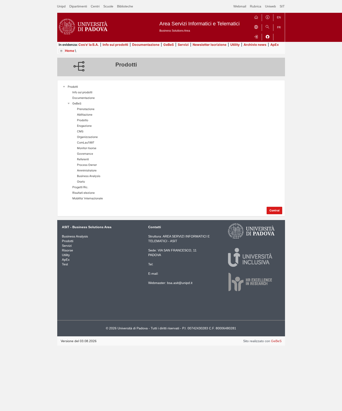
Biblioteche (125, 6)
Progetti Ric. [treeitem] (80, 187)
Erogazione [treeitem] (84, 125)
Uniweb (270, 6)
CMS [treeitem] (80, 131)
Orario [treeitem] (81, 181)
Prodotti (67, 241)
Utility (235, 45)
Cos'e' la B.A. (88, 45)
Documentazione (145, 45)
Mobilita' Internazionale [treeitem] (87, 198)
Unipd (61, 6)
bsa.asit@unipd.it (179, 283)
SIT (282, 6)
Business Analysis (75, 236)
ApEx (274, 45)
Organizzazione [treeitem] (87, 137)
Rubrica (255, 6)
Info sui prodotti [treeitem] (82, 92)
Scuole (108, 6)
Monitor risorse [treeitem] (86, 148)
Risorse (67, 250)
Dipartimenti (78, 6)
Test (65, 264)
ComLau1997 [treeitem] (85, 142)
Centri (95, 6)
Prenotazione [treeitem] (85, 109)
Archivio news (255, 45)
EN (279, 17)
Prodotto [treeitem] (82, 120)
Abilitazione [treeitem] (84, 114)
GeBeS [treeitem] (76, 103)
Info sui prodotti (115, 45)
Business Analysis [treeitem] (88, 176)
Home (69, 51)
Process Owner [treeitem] (87, 165)
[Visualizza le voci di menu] (61, 51)
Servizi (183, 45)
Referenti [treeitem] (83, 159)
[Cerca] (267, 26)
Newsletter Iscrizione (209, 45)
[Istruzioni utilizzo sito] (267, 16)
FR (279, 27)
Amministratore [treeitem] (87, 170)
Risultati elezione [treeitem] (83, 192)
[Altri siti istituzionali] (256, 26)
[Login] (256, 36)
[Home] (256, 16)
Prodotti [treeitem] (73, 86)
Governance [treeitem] (85, 153)
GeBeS (168, 45)
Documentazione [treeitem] (83, 98)
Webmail (239, 6)
